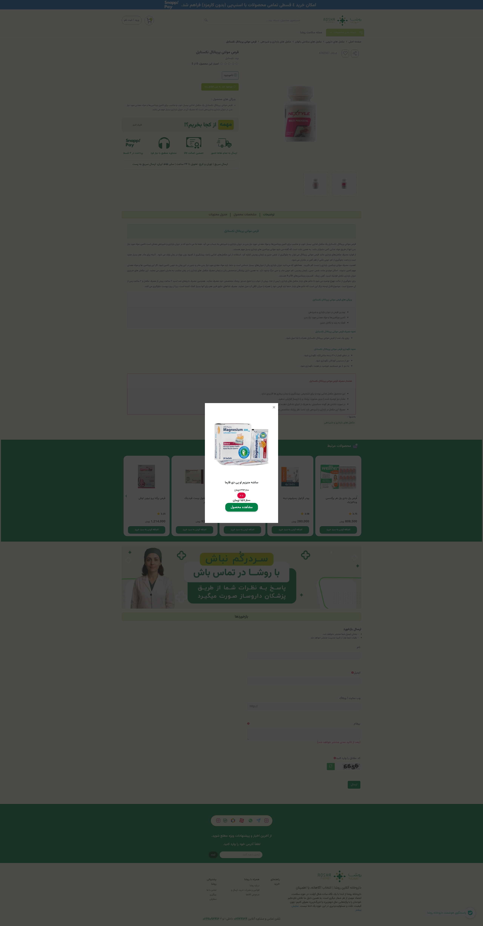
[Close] (274, 407)
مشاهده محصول (242, 507)
